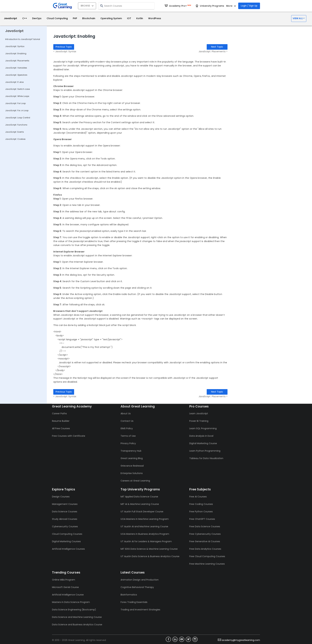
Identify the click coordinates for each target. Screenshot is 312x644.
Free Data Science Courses (204, 526)
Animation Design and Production (140, 579)
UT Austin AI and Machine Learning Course (144, 526)
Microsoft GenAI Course (65, 587)
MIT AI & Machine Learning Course (140, 504)
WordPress (154, 18)
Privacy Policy (128, 443)
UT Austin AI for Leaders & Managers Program (146, 541)
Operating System (111, 18)
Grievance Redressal (132, 465)
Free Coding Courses (201, 504)
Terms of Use (128, 436)
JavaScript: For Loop (15, 103)
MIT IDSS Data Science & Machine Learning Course (149, 548)
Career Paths (59, 413)
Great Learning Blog (132, 458)
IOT (129, 18)
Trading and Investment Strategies (140, 609)
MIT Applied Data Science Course (139, 496)
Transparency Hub (131, 450)
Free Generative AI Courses (204, 541)
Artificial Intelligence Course (68, 594)
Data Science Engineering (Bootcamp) (74, 609)
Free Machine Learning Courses (207, 563)
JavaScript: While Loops (17, 96)
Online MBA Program (63, 579)
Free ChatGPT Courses (202, 519)
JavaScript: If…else (14, 82)
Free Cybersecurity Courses (205, 534)
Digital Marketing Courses (66, 541)
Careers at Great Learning (135, 480)
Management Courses (65, 504)
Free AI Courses (198, 496)
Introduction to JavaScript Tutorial (22, 39)
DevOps (36, 18)
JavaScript (10, 18)
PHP (75, 18)
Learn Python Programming (204, 450)
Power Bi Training (198, 421)
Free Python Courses (201, 511)
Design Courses (61, 496)
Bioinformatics (129, 594)
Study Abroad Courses (64, 519)
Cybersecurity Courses (65, 526)
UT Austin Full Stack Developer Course (142, 511)
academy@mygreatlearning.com (241, 640)
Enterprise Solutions (132, 473)
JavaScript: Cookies (15, 139)
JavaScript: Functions (16, 124)
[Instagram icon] (195, 639)
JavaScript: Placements (17, 60)
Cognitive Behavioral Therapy (137, 587)
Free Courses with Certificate (68, 436)
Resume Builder (60, 421)
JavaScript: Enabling (15, 53)
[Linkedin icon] (175, 639)
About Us (126, 413)
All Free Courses (61, 428)
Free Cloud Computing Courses (207, 556)
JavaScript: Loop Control (17, 117)
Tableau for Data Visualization (206, 458)
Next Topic (217, 46)
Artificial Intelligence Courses (68, 548)
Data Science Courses (64, 511)
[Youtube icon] (181, 639)
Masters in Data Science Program (71, 602)
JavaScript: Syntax (14, 46)
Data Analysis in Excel (201, 436)
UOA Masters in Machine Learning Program (145, 519)
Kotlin (139, 18)
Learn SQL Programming (203, 428)
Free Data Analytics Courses (205, 548)
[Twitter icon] (188, 639)
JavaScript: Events (14, 132)
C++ (24, 18)
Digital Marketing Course (203, 443)
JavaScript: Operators (16, 75)
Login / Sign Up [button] (249, 5)
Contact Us (127, 421)
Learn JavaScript (198, 413)
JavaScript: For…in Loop (16, 110)
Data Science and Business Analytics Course (77, 624)
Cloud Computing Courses (67, 534)
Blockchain (88, 18)
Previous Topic (64, 46)
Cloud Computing (57, 18)
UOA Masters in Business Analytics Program (145, 534)
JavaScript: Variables (16, 67)
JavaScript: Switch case (17, 89)
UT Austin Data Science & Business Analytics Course (150, 556)
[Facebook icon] (168, 639)
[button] (298, 18)
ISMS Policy (127, 428)
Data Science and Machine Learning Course (77, 617)
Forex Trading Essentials (134, 602)
